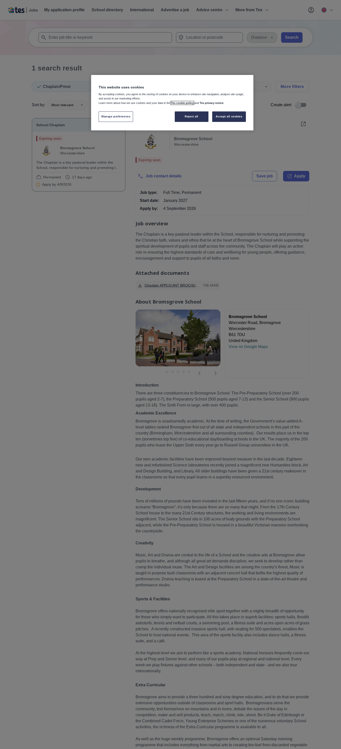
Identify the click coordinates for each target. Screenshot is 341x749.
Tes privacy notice (211, 102)
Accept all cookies (229, 116)
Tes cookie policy (182, 102)
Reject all (191, 116)
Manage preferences (115, 116)
